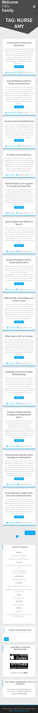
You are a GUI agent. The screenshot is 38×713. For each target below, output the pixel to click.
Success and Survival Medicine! (19, 121)
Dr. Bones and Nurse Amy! (19, 154)
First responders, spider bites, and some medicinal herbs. (19, 494)
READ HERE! (22, 694)
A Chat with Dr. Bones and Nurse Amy (19, 44)
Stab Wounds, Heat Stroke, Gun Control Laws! (19, 299)
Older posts (30, 532)
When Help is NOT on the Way (19, 336)
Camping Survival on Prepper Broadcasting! (19, 373)
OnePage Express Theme (20, 711)
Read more (19, 66)
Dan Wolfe (11, 175)
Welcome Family (10, 6)
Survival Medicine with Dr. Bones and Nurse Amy (19, 82)
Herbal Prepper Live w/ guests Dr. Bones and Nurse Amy (19, 184)
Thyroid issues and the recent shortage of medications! (19, 456)
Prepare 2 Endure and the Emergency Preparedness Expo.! (19, 414)
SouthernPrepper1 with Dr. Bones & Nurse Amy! (19, 261)
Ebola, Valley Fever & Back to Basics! (19, 223)
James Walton (12, 72)
